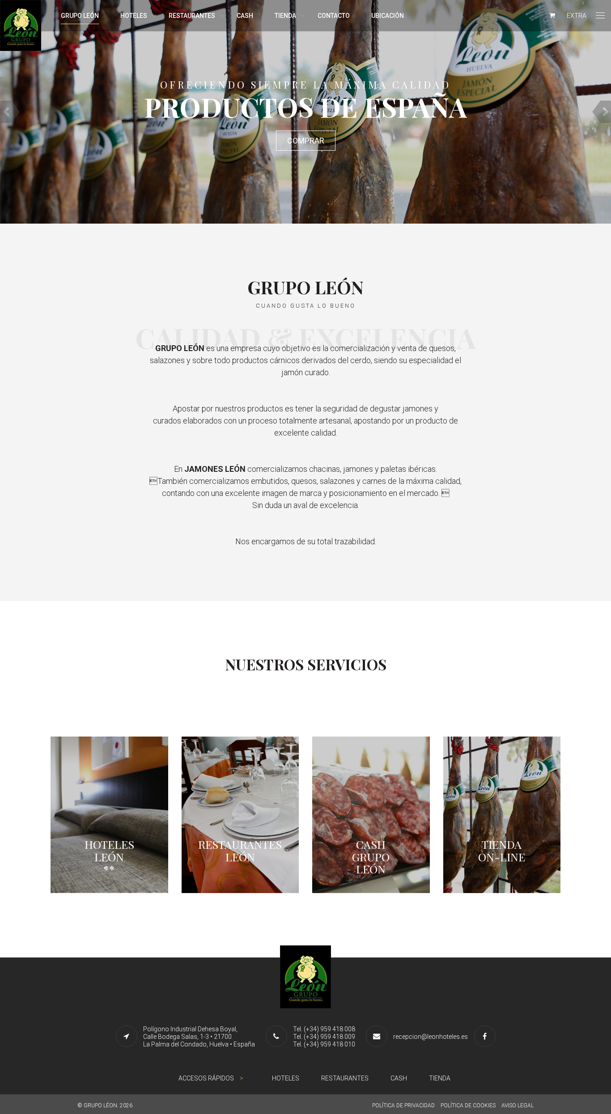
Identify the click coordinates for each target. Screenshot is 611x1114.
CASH (245, 15)
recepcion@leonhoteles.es (430, 1036)
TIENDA (285, 15)
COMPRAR (305, 140)
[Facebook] (487, 1036)
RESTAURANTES (192, 15)
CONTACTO (334, 15)
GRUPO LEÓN (80, 15)
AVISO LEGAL (517, 1105)
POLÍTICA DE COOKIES (468, 1105)
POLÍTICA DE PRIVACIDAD (403, 1105)
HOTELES (133, 15)
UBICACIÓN (387, 15)
